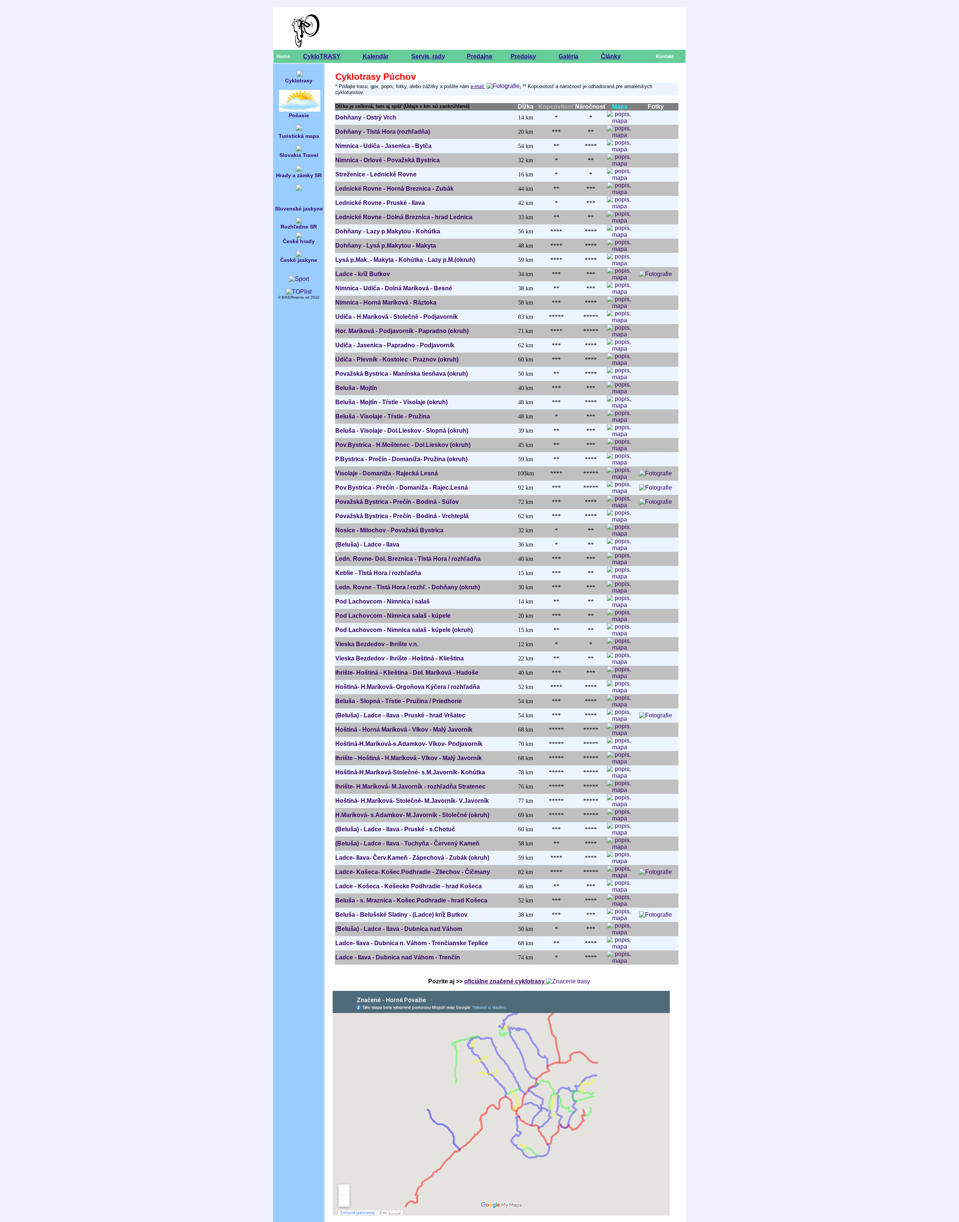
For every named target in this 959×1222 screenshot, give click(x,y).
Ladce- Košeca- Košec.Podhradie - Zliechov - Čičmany (412, 872)
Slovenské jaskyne (299, 209)
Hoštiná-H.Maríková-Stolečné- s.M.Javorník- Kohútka (410, 772)
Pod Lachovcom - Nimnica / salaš (382, 601)
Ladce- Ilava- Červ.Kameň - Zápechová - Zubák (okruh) (412, 858)
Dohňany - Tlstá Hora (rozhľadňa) (382, 131)
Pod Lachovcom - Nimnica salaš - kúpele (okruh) (404, 630)
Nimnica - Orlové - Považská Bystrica (387, 160)
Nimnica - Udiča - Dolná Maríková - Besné (393, 288)
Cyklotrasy (298, 81)
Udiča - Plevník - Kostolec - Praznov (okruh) (397, 359)
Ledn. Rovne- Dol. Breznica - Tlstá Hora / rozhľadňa (408, 559)
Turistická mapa (299, 136)
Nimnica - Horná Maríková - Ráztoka (385, 302)
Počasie (299, 115)
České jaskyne (298, 260)
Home (283, 56)
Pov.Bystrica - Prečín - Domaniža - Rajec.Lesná (401, 487)
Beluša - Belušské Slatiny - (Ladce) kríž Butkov (401, 914)
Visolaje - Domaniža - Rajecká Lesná (386, 473)
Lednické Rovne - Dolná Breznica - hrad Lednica (403, 217)
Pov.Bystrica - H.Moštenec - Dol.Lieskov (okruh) (403, 445)
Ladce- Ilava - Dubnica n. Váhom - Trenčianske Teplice (411, 943)
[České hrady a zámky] (299, 236)
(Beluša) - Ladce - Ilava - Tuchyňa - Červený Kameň (407, 843)
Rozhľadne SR (299, 227)
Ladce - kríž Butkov (362, 274)
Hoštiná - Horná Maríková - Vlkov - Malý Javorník (403, 729)
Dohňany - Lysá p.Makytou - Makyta (385, 245)
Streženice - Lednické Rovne (376, 174)
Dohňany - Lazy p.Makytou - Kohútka (387, 231)
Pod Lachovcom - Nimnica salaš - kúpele (393, 615)
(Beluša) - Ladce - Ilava (367, 544)
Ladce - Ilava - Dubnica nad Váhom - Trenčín (397, 957)
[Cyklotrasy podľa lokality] (300, 76)
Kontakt (665, 56)
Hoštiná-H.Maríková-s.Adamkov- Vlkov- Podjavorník (408, 744)
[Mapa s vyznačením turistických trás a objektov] (299, 128)
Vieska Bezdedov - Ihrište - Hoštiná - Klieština (399, 658)
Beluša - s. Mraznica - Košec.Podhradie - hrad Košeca (411, 900)
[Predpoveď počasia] (299, 110)
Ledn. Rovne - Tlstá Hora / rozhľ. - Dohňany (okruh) (407, 587)
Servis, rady (428, 56)
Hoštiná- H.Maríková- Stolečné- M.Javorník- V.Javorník (412, 801)
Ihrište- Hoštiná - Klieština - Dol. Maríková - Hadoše (406, 672)
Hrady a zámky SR (299, 175)
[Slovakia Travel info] (299, 149)
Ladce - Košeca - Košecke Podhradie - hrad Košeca (408, 886)
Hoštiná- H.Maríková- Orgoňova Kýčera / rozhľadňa (407, 687)
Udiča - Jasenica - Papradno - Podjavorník (394, 345)
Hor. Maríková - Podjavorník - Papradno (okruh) (402, 331)
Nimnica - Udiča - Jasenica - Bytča (383, 146)
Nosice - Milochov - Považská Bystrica (389, 530)
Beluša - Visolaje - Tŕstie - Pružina (382, 416)
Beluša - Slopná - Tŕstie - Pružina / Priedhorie (398, 701)
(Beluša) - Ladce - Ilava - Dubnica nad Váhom (398, 929)
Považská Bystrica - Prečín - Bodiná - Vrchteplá (402, 516)
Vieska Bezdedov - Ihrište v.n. (376, 644)
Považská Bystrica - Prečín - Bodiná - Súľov (397, 502)
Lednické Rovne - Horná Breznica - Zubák (394, 188)
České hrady (299, 241)
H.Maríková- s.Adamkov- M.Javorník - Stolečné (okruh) (412, 815)
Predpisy (523, 56)
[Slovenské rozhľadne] (299, 221)
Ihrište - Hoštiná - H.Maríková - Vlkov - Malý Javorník (408, 758)
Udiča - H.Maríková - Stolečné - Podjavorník (396, 317)
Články (611, 56)
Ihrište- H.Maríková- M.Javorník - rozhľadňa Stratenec (410, 786)
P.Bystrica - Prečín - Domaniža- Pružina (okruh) (401, 459)
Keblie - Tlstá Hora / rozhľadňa (378, 573)
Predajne (479, 56)
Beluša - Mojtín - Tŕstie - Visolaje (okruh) (391, 402)
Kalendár (375, 56)
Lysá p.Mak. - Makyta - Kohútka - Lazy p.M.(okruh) (405, 260)
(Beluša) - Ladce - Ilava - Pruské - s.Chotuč (395, 829)
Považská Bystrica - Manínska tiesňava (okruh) (401, 373)
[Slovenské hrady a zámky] (299, 170)
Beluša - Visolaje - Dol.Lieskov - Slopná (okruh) (401, 430)
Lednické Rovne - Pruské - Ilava (380, 203)
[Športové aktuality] (299, 279)
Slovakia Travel (298, 155)
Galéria (568, 56)
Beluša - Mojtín (356, 388)
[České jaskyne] (299, 252)
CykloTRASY (322, 56)
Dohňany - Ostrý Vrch (365, 117)
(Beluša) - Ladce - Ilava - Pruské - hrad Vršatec (400, 715)
